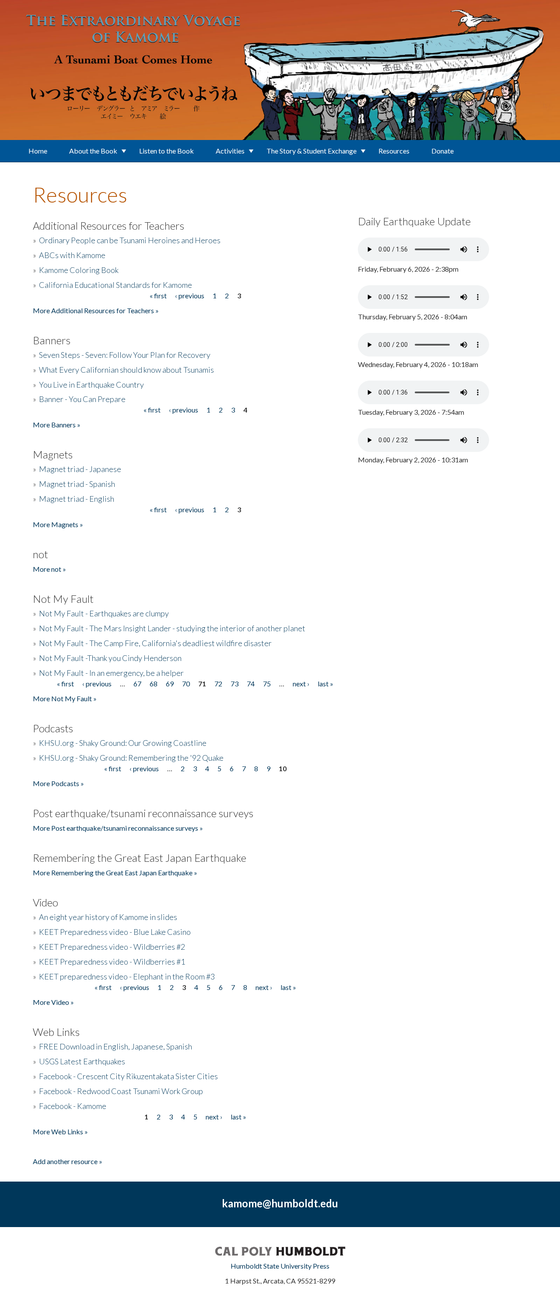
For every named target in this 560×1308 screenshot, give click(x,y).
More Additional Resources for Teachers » (96, 310)
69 (170, 683)
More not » (49, 569)
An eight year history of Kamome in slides (108, 917)
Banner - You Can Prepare (82, 399)
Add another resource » (67, 1161)
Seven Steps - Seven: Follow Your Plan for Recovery (124, 355)
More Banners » (56, 424)
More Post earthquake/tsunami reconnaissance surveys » (118, 828)
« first (158, 295)
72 (218, 683)
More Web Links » (60, 1131)
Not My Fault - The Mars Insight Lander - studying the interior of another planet (172, 628)
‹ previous (189, 295)
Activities (230, 151)
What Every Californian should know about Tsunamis (126, 369)
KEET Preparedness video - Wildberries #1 (112, 961)
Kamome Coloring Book (79, 270)
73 (234, 683)
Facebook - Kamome (72, 1106)
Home (37, 151)
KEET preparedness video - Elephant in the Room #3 (127, 976)
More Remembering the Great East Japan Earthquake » (115, 872)
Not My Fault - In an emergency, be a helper (111, 673)
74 (251, 683)
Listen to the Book (166, 151)
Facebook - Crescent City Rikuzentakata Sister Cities (128, 1076)
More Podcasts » (58, 783)
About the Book (93, 151)
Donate (442, 151)
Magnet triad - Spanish (77, 484)
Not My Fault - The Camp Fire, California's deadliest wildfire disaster (155, 643)
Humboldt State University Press (280, 1266)
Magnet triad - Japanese (80, 469)
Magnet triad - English (76, 499)
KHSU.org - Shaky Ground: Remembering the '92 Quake (131, 757)
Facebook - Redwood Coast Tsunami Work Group (121, 1091)
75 (267, 683)
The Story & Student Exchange (311, 151)
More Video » (53, 1002)
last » (325, 683)
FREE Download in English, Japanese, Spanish (115, 1046)
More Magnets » (58, 524)
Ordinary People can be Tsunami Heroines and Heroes (129, 240)
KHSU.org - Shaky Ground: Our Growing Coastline (122, 743)
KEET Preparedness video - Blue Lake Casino (115, 932)
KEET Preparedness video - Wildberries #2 (112, 946)
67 (137, 683)
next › (301, 683)
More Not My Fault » (65, 698)
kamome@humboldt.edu (280, 1203)
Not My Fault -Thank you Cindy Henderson (110, 658)
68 (154, 683)
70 (186, 683)
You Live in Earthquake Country (91, 384)
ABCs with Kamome (72, 255)
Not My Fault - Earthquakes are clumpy (104, 613)
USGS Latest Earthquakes (82, 1061)
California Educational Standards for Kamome (115, 285)
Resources (394, 151)
